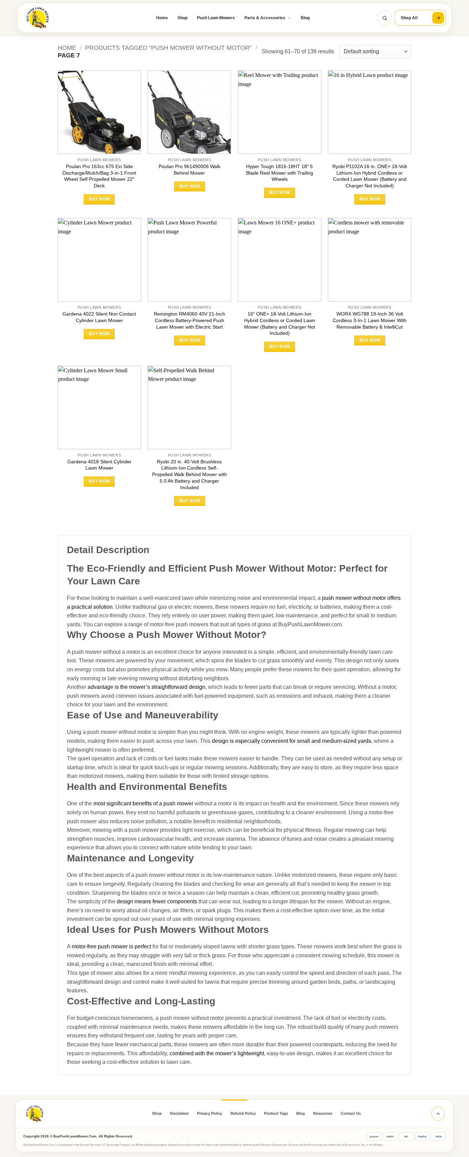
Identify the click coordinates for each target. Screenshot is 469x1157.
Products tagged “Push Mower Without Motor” (168, 47)
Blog (305, 17)
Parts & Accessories (264, 17)
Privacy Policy (209, 1113)
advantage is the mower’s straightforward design (146, 687)
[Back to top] (438, 1114)
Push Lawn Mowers (216, 17)
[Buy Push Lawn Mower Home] (58, 18)
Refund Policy (243, 1113)
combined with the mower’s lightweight (217, 1053)
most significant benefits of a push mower (143, 803)
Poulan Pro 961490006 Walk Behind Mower (189, 170)
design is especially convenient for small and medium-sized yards (291, 741)
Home (162, 17)
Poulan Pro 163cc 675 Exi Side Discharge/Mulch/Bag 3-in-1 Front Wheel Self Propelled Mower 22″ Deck (99, 176)
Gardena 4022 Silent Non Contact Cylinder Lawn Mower (99, 317)
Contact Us (351, 1113)
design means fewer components (157, 901)
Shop (182, 17)
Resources (322, 1113)
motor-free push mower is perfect (111, 946)
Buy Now (99, 199)
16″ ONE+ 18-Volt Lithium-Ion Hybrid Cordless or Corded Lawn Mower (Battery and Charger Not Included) (279, 323)
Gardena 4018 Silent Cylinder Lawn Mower (99, 465)
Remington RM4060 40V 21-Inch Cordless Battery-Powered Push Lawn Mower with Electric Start (189, 320)
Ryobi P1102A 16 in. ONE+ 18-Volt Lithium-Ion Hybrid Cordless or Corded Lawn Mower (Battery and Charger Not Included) (369, 176)
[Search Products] (384, 18)
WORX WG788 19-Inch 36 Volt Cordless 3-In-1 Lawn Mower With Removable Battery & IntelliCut (370, 320)
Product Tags (276, 1113)
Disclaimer (179, 1113)
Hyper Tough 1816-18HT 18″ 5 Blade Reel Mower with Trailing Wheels (279, 173)
